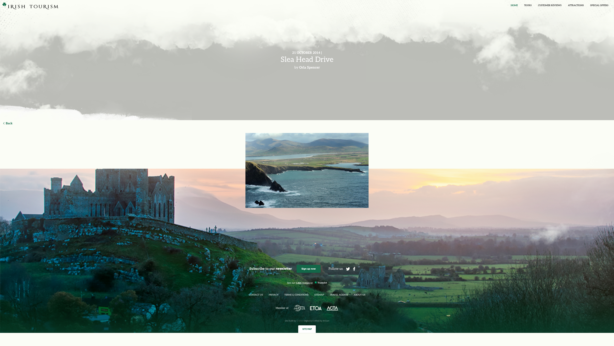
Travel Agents (339, 294)
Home (514, 5)
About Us (359, 294)
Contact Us (256, 294)
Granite (299, 320)
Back (9, 123)
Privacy (274, 294)
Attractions (576, 5)
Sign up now (308, 268)
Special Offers (599, 5)
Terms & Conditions (296, 294)
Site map (307, 329)
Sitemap (319, 294)
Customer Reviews (550, 5)
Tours (528, 5)
